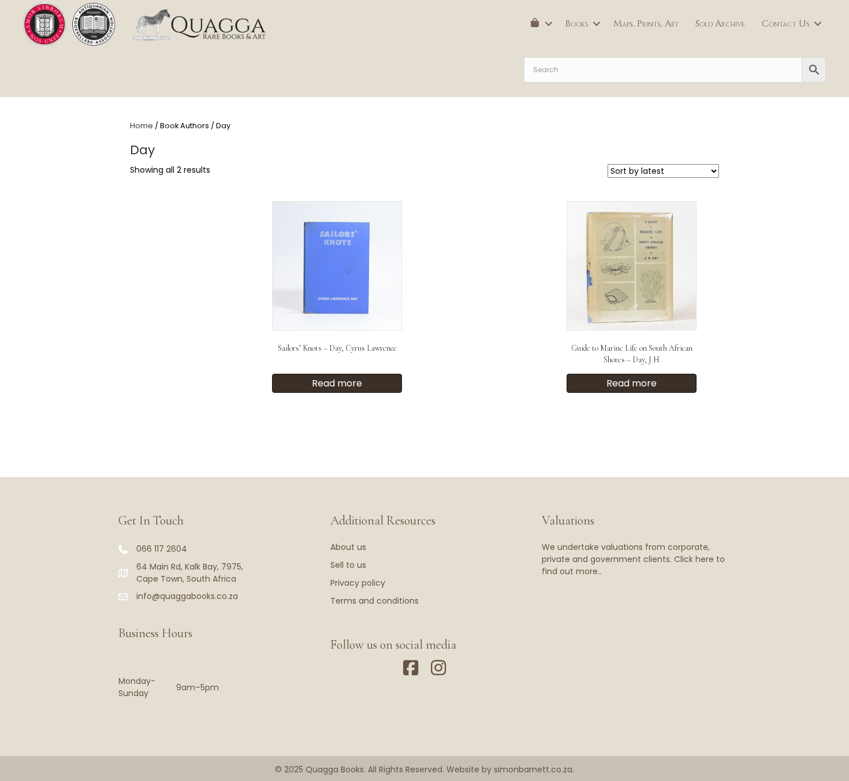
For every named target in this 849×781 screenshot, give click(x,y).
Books (577, 23)
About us (348, 547)
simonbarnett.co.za (533, 769)
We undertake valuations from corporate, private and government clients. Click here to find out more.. (633, 559)
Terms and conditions (374, 601)
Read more (337, 383)
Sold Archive (720, 23)
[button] (549, 23)
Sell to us (348, 565)
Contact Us (786, 23)
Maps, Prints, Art (646, 23)
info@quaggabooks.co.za (187, 596)
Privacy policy (357, 583)
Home (141, 125)
